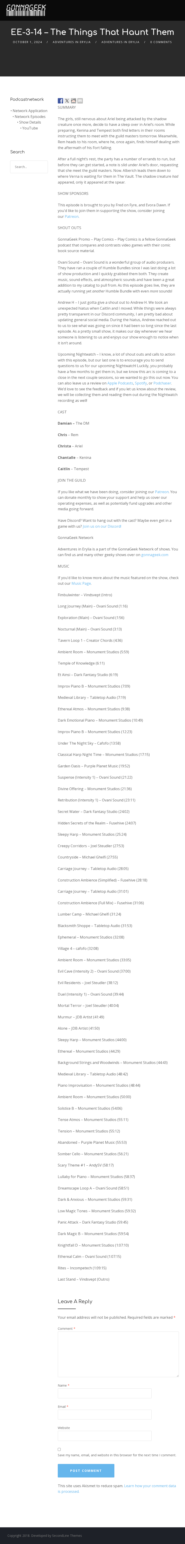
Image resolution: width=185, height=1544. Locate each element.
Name (63, 1385)
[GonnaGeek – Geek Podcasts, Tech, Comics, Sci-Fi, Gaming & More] (27, 8)
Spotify (141, 383)
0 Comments (161, 42)
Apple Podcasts (120, 383)
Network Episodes (30, 116)
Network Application (30, 110)
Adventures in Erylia (121, 42)
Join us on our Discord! (102, 526)
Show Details (30, 122)
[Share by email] (80, 101)
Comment (66, 1328)
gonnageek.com (154, 554)
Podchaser (162, 383)
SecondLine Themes (67, 1535)
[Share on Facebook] (60, 101)
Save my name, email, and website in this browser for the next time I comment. (117, 1455)
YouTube (30, 128)
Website (64, 1428)
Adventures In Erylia (72, 42)
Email (63, 1406)
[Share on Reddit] (73, 101)
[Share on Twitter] (67, 101)
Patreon (72, 216)
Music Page (81, 583)
